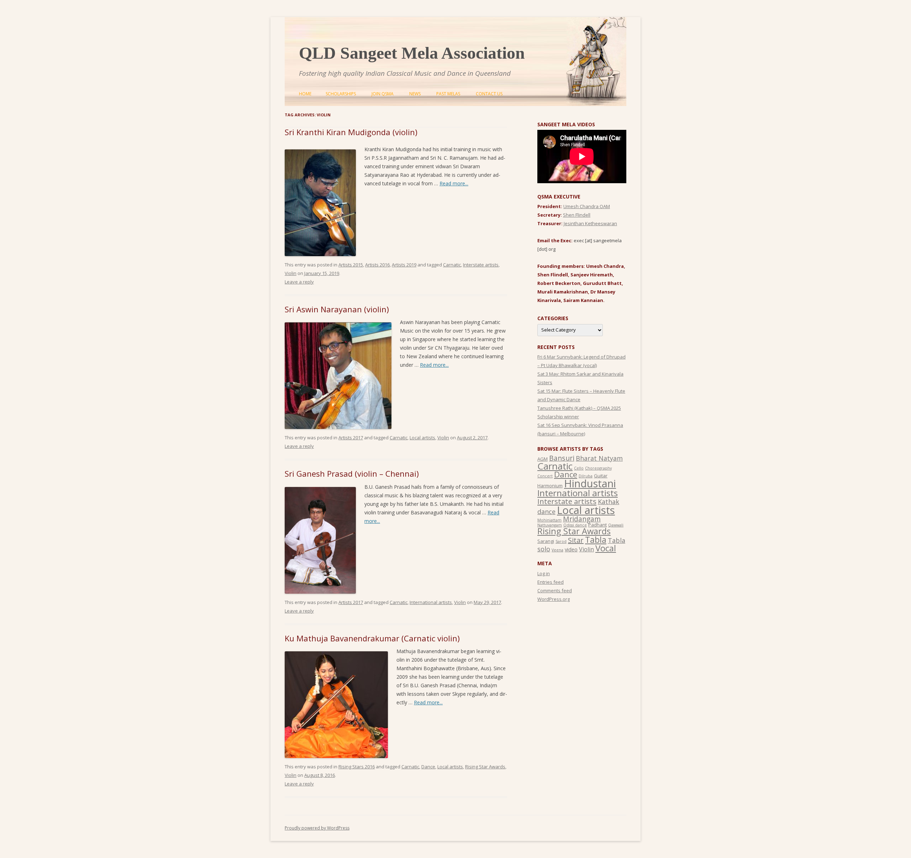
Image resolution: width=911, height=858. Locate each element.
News (415, 94)
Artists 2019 (404, 264)
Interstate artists (481, 264)
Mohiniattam (549, 520)
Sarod (561, 541)
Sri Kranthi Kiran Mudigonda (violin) (351, 132)
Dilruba (586, 475)
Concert (545, 475)
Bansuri (561, 458)
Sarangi (545, 541)
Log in (543, 573)
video (571, 549)
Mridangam (582, 519)
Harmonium (550, 485)
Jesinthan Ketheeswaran (590, 223)
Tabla (595, 539)
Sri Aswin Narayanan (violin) (337, 309)
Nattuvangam (549, 525)
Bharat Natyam (599, 458)
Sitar (576, 540)
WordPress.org (553, 599)
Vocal (605, 548)
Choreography (598, 468)
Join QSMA (383, 94)
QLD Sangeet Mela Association (412, 52)
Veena (557, 549)
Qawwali (615, 525)
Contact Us (489, 94)
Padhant (597, 524)
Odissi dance (575, 525)
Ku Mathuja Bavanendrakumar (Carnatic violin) (372, 638)
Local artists (422, 437)
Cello (579, 468)
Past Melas (448, 94)
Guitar (600, 475)
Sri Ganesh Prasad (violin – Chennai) (352, 473)
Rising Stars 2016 (356, 766)
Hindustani (590, 483)
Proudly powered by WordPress (317, 828)
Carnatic (452, 264)
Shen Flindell (576, 215)
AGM (542, 459)
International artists (431, 602)
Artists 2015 (350, 264)
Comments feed (554, 590)
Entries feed (550, 582)
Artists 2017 (350, 437)
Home (305, 94)
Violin (290, 273)
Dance (428, 766)
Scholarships (341, 94)
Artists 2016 (377, 264)
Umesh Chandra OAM (586, 206)
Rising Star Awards (485, 766)
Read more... (453, 183)
